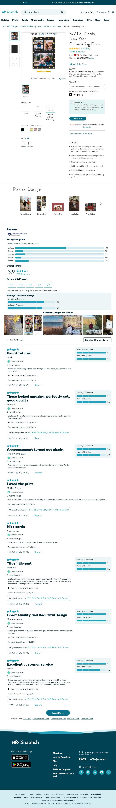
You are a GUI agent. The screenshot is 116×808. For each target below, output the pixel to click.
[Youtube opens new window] (102, 771)
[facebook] (82, 771)
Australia (84, 794)
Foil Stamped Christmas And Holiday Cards (24, 26)
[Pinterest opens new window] (96, 771)
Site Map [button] (17, 797)
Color (24, 126)
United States (72, 794)
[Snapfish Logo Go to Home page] (10, 12)
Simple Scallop (74, 214)
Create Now (78, 118)
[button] (32, 78)
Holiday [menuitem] (5, 20)
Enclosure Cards (73, 718)
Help (55, 765)
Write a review (77, 51)
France (31, 794)
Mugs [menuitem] (97, 20)
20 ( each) (88, 86)
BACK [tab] (41, 34)
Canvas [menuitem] (50, 20)
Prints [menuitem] (15, 20)
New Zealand (96, 794)
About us (57, 753)
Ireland (39, 794)
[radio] (22, 129)
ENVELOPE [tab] (52, 34)
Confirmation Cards (58, 718)
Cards (4, 26)
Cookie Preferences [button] (52, 797)
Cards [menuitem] (25, 20)
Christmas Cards (87, 718)
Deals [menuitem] (106, 20)
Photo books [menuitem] (37, 20)
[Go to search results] (62, 12)
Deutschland (20, 794)
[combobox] (43, 12)
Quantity (74, 82)
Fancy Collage (90, 214)
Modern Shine (58, 214)
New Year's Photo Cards (52, 26)
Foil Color (35, 126)
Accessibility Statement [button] (91, 797)
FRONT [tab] (33, 34)
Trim (23, 138)
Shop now (77, 2)
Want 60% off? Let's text (63, 775)
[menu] (62, 78)
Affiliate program (61, 769)
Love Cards (27, 718)
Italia (46, 794)
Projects (102, 12)
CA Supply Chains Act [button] (71, 797)
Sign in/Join (88, 12)
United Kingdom (57, 794)
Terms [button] (26, 797)
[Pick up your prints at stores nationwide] (82, 759)
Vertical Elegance (25, 214)
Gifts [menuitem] (89, 20)
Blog (55, 761)
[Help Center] (109, 12)
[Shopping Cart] (112, 12)
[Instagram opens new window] (89, 771)
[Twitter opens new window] (109, 771)
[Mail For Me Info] (95, 109)
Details (91, 58)
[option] (14, 36)
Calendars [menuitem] (78, 20)
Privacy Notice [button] (36, 797)
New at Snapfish (61, 757)
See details (87, 127)
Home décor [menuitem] (64, 20)
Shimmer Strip (41, 214)
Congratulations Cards (41, 718)
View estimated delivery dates (80, 133)
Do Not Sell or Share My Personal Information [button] (58, 800)
